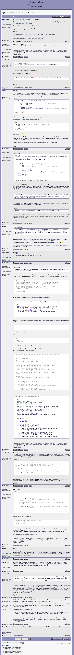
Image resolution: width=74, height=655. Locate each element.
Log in (45, 7)
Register (40, 6)
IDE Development (15, 12)
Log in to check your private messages (34, 7)
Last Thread (60, 643)
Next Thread (67, 643)
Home (32, 6)
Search (35, 6)
